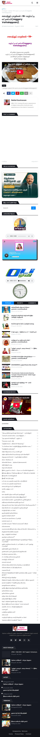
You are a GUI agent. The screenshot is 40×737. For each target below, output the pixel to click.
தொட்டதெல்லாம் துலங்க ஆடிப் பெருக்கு (20, 601)
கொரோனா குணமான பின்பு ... (20, 554)
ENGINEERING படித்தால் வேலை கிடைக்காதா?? (24, 365)
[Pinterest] (17, 93)
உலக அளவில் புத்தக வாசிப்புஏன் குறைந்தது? (20, 494)
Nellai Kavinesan (19, 100)
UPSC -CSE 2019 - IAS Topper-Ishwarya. (24, 652)
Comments (32, 303)
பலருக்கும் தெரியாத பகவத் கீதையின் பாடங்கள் (20, 617)
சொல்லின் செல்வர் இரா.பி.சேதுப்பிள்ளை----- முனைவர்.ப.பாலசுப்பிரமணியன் (23, 357)
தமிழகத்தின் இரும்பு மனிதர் (20, 599)
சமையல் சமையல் (20, 562)
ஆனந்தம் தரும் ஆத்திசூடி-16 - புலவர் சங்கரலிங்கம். (21, 383)
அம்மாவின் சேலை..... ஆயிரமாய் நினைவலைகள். (20, 462)
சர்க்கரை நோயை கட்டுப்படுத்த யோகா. (20, 567)
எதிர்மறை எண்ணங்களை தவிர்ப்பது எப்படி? (20, 502)
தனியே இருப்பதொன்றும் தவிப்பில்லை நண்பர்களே (20, 588)
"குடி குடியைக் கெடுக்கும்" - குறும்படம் (20, 438)
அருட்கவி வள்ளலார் (20, 468)
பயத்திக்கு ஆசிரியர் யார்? (20, 612)
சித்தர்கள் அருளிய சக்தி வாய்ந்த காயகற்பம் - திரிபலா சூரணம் (20, 580)
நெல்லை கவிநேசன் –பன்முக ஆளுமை (21, 660)
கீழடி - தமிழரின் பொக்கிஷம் (20, 534)
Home (11, 734)
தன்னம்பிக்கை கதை (20, 591)
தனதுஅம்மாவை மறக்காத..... (20, 585)
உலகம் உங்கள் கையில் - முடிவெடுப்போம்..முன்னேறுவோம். (20, 500)
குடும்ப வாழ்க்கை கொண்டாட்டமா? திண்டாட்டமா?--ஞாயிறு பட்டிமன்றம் (20, 545)
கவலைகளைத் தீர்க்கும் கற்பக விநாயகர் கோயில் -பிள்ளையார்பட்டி (20, 529)
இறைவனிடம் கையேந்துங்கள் (20, 476)
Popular (8, 303)
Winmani (24, 731)
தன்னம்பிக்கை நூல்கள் (20, 593)
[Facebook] (9, 93)
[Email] (26, 93)
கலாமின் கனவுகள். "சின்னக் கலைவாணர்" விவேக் (20, 524)
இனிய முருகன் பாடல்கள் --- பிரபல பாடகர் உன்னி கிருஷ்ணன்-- (20, 470)
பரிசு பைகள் (20, 615)
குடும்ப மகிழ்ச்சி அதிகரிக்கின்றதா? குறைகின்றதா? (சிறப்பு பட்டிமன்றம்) (20, 541)
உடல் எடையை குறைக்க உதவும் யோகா (20, 484)
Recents (20, 303)
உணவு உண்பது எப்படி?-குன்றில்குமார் (20, 486)
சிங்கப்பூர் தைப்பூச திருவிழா (20, 577)
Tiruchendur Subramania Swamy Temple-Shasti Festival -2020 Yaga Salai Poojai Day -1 (23, 374)
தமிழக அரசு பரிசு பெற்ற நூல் (20, 596)
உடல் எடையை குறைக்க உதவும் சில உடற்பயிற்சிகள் (20, 481)
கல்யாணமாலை (20, 526)
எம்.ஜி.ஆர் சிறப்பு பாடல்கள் (20, 510)
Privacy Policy (19, 734)
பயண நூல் (20, 609)
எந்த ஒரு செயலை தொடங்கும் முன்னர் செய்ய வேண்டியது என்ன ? (20, 505)
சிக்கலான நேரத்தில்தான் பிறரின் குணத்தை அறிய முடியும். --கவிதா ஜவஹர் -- (20, 574)
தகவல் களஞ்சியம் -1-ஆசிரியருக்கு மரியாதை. (20, 583)
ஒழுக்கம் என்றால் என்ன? (20, 516)
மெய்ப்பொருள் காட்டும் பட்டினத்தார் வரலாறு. (22, 324)
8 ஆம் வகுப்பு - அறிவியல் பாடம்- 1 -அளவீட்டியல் (24, 332)
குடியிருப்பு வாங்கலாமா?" (20, 537)
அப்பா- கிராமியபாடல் (20, 460)
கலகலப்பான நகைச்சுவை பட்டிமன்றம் (20, 518)
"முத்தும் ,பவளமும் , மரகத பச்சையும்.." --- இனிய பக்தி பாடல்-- (24, 349)
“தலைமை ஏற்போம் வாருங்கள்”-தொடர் (20, 620)
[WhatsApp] (22, 93)
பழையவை (34, 161)
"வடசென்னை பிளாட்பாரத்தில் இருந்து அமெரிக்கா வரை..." (20, 446)
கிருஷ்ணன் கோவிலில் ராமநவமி (20, 532)
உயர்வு (20, 492)
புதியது (5, 161)
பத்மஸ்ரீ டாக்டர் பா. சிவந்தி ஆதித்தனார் (20, 607)
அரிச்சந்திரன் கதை (20, 465)
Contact (28, 734)
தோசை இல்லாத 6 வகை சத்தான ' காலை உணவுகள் (20, 604)
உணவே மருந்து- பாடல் (20, 489)
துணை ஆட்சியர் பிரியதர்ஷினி (11, 690)
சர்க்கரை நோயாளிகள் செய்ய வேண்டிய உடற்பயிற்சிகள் (20, 565)
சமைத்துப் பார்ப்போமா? (20, 559)
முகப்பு (3, 9)
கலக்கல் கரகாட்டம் (20, 521)
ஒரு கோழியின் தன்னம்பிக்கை (20, 513)
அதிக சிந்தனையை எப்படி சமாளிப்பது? (20, 452)
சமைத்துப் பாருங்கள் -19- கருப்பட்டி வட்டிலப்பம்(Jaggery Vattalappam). (17, 12)
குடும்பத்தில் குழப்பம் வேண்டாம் (20, 549)
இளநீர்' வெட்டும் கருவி (20, 478)
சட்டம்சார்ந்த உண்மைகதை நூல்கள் (20, 557)
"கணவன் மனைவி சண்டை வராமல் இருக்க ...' (20, 436)
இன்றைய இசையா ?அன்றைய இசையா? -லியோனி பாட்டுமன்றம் (20, 473)
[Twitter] (13, 93)
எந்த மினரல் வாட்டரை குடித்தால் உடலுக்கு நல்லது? (20, 508)
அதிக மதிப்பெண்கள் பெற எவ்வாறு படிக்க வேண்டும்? (20, 454)
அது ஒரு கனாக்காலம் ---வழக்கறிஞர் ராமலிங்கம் (20, 457)
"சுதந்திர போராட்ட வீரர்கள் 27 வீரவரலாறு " (20, 444)
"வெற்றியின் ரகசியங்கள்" (20, 449)
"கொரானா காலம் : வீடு (20, 441)
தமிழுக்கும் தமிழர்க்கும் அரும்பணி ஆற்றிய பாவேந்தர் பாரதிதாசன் (22, 316)
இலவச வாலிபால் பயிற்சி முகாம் (11, 696)
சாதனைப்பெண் (20, 570)
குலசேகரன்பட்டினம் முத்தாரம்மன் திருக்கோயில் (20, 551)
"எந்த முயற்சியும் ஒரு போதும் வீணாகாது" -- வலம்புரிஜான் (20, 433)
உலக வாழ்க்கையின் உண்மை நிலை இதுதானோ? (20, 497)
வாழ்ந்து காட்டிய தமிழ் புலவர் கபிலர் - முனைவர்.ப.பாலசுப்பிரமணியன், (21, 341)
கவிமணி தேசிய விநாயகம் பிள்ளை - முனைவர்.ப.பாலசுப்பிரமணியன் (20, 308)
